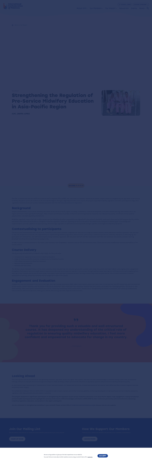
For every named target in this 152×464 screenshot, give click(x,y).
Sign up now (17, 439)
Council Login (126, 4)
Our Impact (110, 8)
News (141, 8)
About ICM (81, 8)
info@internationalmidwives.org (82, 405)
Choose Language (140, 4)
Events (134, 8)
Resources (124, 8)
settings (90, 457)
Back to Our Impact (21, 25)
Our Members (95, 8)
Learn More (89, 439)
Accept (102, 456)
